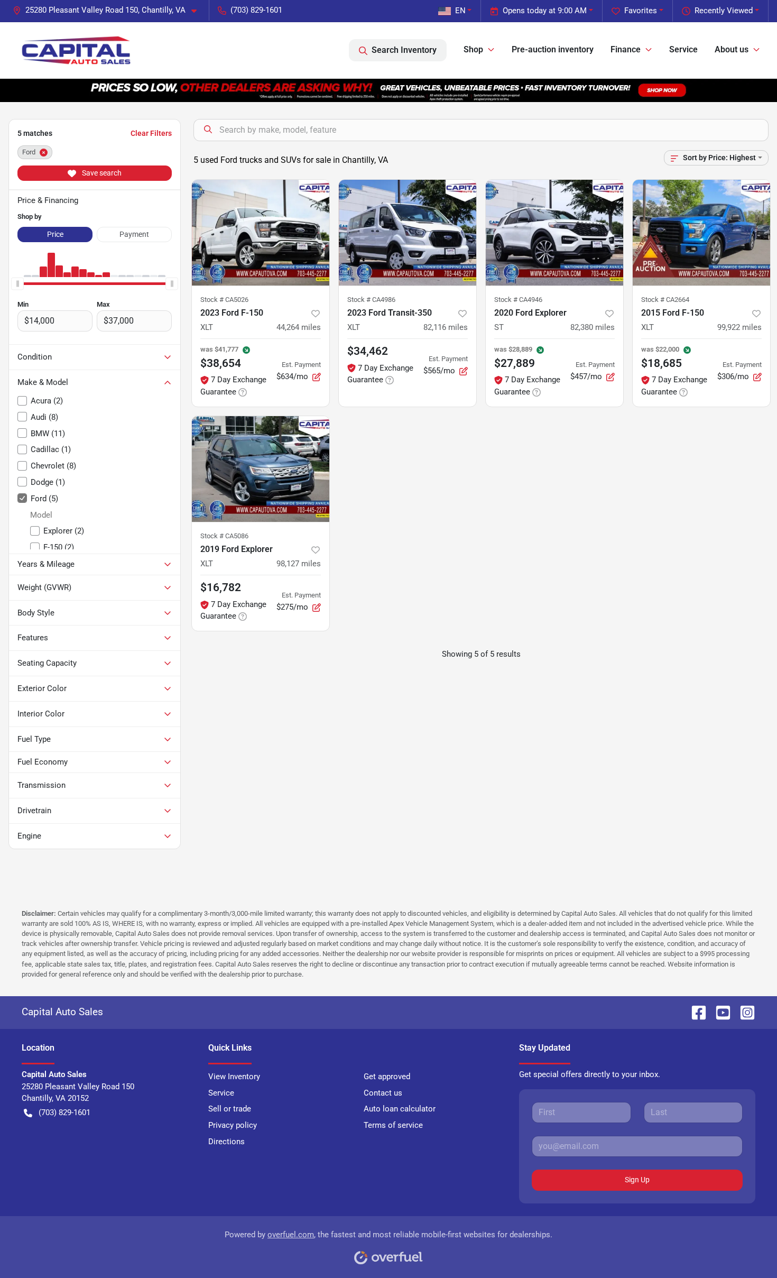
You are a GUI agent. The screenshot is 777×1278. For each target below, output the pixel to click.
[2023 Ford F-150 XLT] (260, 233)
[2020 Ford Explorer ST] (554, 233)
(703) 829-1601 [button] (256, 10)
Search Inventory (404, 50)
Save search (101, 173)
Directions (226, 1141)
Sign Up (637, 1179)
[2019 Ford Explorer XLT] (260, 469)
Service (683, 49)
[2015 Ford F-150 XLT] (701, 233)
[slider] (17, 283)
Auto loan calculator (400, 1109)
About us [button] (731, 49)
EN (460, 10)
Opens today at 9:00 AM (545, 10)
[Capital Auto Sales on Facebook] (694, 1012)
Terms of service (393, 1125)
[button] (108, 10)
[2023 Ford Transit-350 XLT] (407, 233)
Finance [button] (625, 49)
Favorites (640, 10)
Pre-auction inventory (553, 49)
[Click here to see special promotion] (388, 90)
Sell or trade (229, 1109)
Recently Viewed (724, 10)
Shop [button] (473, 49)
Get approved (387, 1076)
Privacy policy (232, 1125)
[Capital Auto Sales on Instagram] (743, 1012)
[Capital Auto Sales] (76, 50)
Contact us (383, 1093)
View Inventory (234, 1076)
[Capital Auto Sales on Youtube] (719, 1012)
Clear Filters (151, 133)
